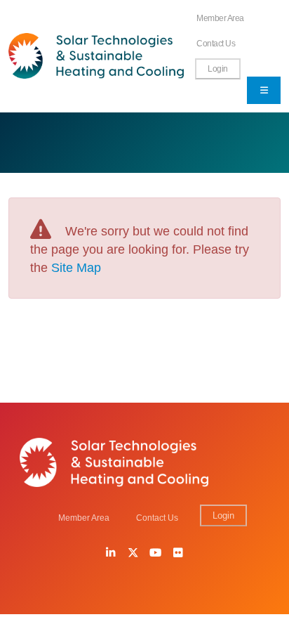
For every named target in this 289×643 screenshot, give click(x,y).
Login (218, 68)
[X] (133, 554)
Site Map (76, 268)
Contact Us (215, 43)
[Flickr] (178, 554)
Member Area (220, 17)
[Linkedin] (111, 554)
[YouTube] (156, 554)
